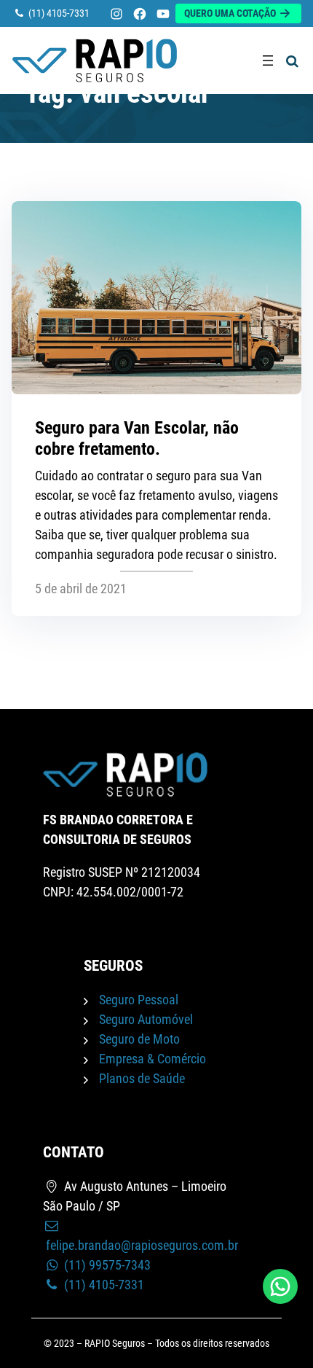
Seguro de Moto (139, 1039)
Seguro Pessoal (138, 999)
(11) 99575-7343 (106, 1265)
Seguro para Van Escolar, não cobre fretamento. (137, 438)
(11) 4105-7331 (102, 1284)
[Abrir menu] (268, 60)
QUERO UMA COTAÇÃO (231, 13)
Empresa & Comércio (152, 1058)
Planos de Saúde (142, 1078)
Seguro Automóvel (146, 1019)
